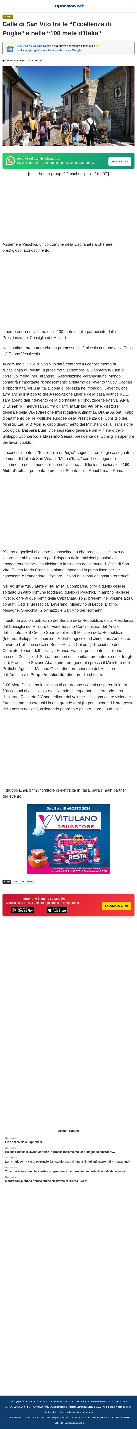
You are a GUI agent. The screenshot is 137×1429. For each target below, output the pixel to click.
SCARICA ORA (116, 906)
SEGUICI (22, 45)
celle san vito (18, 882)
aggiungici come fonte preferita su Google (53, 50)
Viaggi (7, 16)
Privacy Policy (100, 1417)
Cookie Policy (115, 1417)
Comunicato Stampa (14, 61)
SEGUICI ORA (119, 161)
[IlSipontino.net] (68, 6)
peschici (30, 882)
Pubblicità (58, 1423)
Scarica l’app (85, 1417)
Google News (41, 45)
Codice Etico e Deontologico (44, 1417)
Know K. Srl (68, 1401)
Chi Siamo (13, 1417)
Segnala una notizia (74, 1423)
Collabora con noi (68, 1417)
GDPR (126, 1417)
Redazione (24, 1417)
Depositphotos (120, 1401)
